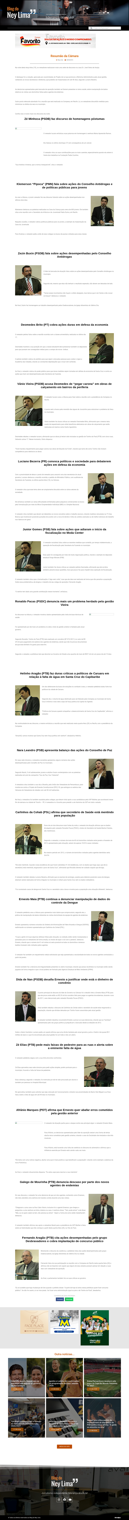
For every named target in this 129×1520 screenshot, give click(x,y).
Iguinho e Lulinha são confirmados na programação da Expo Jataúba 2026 (64, 1383)
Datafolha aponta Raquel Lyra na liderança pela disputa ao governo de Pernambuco (25, 1383)
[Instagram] (100, 13)
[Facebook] (104, 13)
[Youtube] (108, 13)
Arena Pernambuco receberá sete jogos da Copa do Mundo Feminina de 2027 (102, 1383)
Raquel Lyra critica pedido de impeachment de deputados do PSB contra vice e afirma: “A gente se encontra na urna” (102, 1423)
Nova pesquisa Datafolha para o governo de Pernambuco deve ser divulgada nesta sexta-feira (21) (63, 1423)
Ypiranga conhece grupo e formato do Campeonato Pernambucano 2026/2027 (26, 1423)
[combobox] (104, 28)
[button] (60, 1299)
